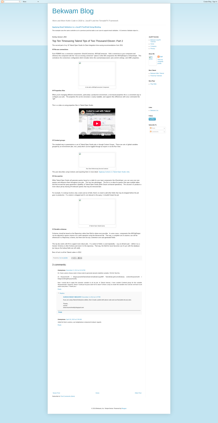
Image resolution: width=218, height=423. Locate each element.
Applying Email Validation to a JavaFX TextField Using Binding (76, 27)
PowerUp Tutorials (156, 76)
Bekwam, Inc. (154, 110)
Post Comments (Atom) (68, 396)
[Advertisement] (97, 375)
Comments (154, 132)
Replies (62, 293)
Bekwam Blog (73, 11)
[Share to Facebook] (79, 258)
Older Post (138, 393)
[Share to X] (77, 258)
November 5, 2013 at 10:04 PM (75, 270)
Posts (153, 128)
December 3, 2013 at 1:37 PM (91, 297)
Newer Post (56, 393)
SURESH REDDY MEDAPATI (72, 297)
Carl (161, 56)
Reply (59, 289)
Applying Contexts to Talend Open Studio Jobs (114, 172)
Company (153, 46)
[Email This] (72, 258)
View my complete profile (160, 61)
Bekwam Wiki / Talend (157, 73)
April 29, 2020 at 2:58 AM (74, 319)
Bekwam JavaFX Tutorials (155, 40)
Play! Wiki (153, 84)
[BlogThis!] (74, 258)
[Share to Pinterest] (81, 258)
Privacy (152, 48)
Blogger (124, 408)
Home (97, 393)
